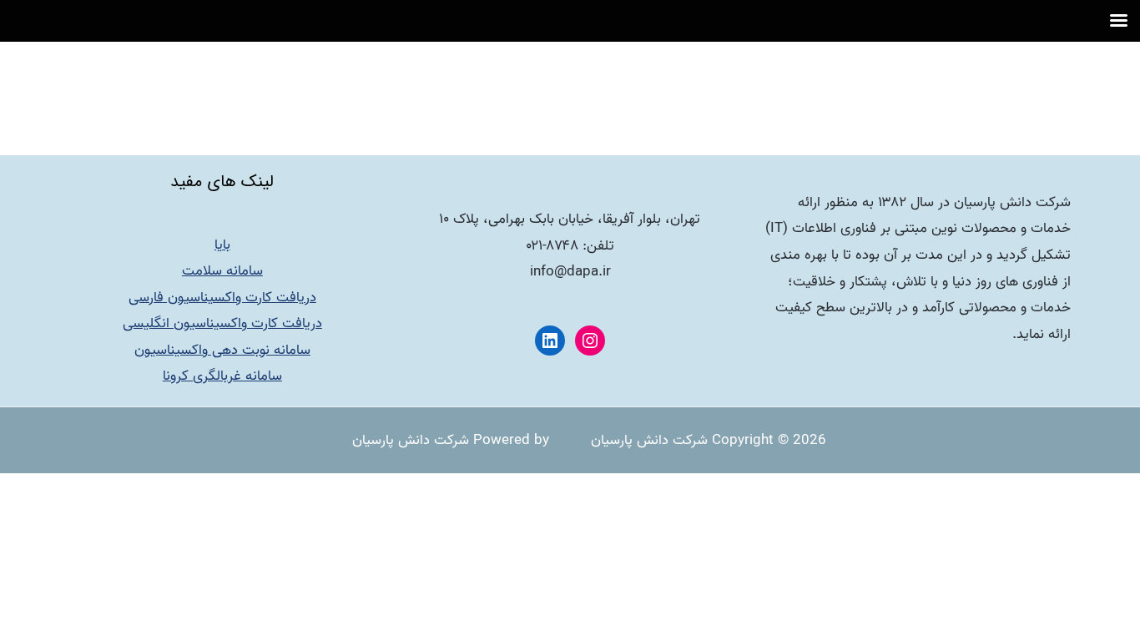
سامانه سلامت (222, 271)
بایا (222, 245)
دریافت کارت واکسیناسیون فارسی (222, 297)
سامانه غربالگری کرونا (222, 376)
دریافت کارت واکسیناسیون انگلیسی (222, 323)
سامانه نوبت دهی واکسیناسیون (222, 350)
